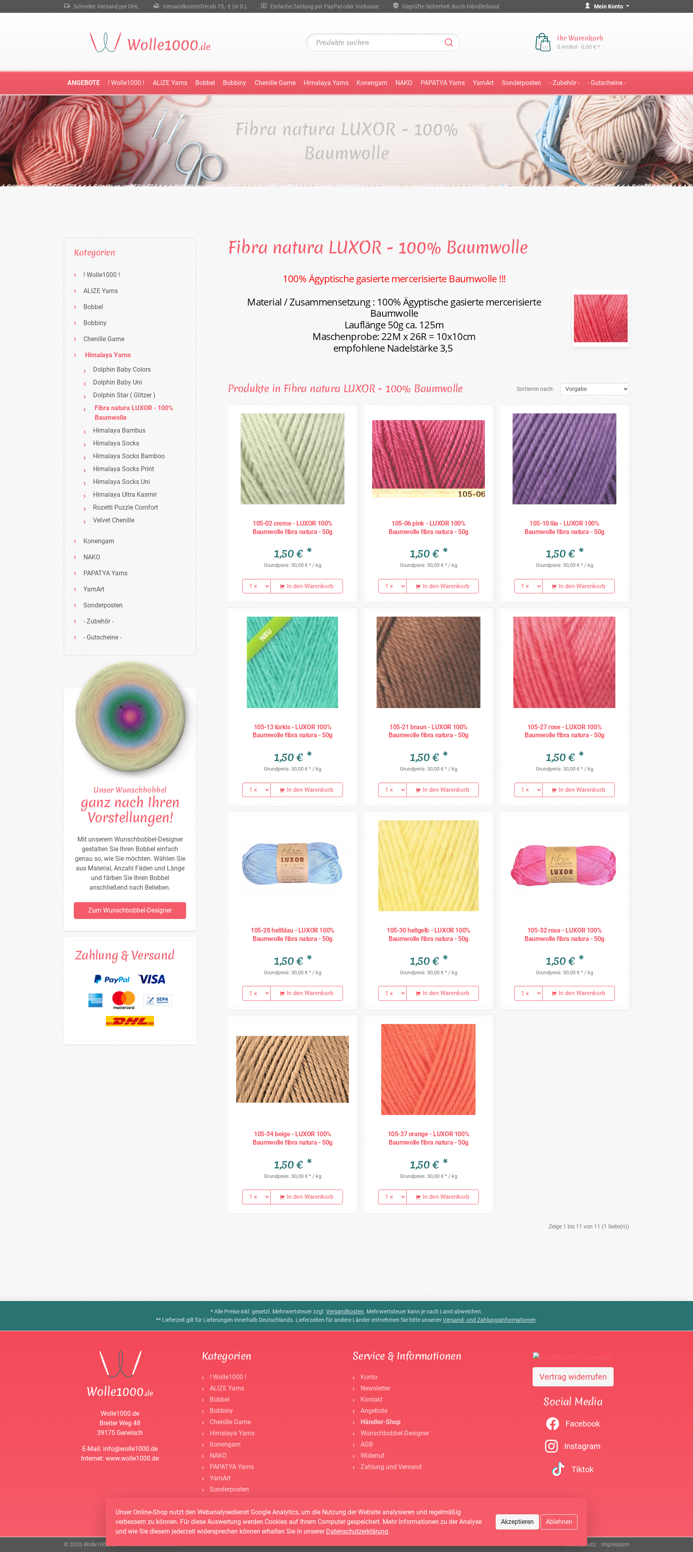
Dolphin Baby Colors (122, 369)
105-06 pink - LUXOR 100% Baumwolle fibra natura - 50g (428, 528)
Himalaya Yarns (326, 83)
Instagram (582, 1446)
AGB (367, 1444)
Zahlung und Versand (391, 1467)
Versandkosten (345, 1311)
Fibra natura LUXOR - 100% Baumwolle (134, 412)
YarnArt (483, 83)
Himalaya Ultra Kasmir (125, 494)
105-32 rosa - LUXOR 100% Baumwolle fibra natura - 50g (564, 935)
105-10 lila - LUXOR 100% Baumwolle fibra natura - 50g (564, 528)
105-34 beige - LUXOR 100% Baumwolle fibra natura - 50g (292, 1138)
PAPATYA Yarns (443, 83)
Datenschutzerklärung (357, 1531)
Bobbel (205, 83)
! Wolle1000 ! (126, 83)
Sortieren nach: (535, 389)
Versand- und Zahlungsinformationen (489, 1320)
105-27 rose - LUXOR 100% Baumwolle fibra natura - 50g (564, 731)
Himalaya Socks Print (123, 469)
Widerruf (373, 1455)
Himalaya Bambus (119, 430)
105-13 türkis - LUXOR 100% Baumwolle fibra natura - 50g (292, 731)
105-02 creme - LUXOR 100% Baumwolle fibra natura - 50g (292, 528)
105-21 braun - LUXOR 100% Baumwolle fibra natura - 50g (428, 731)
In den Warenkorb (309, 586)
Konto (369, 1377)
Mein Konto (609, 6)
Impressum (615, 1544)
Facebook (582, 1424)
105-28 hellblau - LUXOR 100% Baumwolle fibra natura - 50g (292, 935)
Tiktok (582, 1469)
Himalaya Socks (116, 443)
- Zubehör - (564, 83)
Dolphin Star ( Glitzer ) (124, 395)
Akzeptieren (517, 1522)
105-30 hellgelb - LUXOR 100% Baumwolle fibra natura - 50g (428, 935)
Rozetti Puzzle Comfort (125, 507)
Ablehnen (559, 1522)
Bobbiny (234, 83)
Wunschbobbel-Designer (395, 1433)
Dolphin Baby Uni (117, 382)
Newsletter (375, 1388)
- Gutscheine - (607, 83)
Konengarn (372, 83)
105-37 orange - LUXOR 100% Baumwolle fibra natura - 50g (429, 1138)
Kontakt (372, 1399)
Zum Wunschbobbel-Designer (130, 910)
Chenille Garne (275, 83)
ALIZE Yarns (170, 83)
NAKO (403, 83)
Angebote (83, 83)
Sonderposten (521, 83)
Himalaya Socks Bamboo (129, 456)
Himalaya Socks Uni (121, 482)
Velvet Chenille (113, 520)
